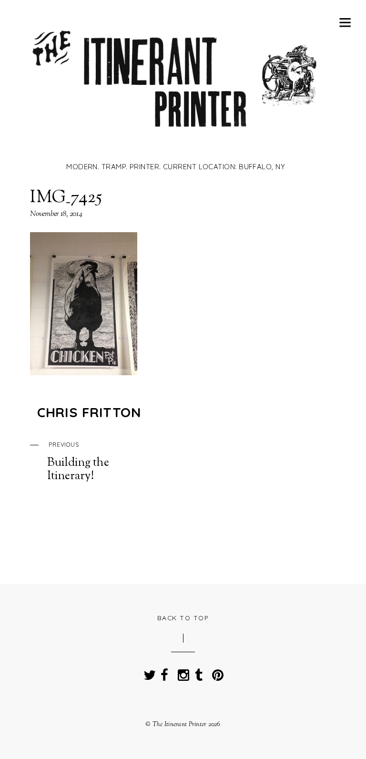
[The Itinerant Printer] (175, 142)
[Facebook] (164, 672)
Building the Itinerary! (78, 462)
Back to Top (183, 618)
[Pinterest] (216, 672)
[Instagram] (181, 672)
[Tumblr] (198, 672)
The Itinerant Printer (179, 724)
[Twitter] (147, 672)
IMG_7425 (66, 197)
